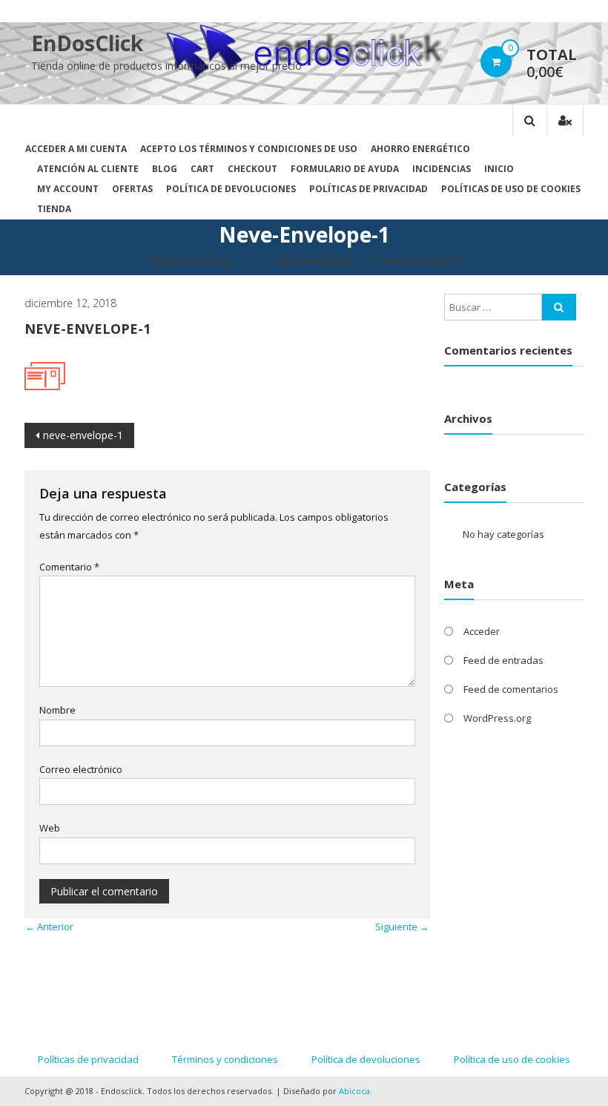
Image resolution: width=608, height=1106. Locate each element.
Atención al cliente (88, 168)
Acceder (481, 631)
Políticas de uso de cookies (511, 188)
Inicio (499, 168)
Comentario (69, 566)
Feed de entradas (503, 660)
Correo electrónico (80, 769)
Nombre (57, 710)
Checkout (252, 168)
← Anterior (49, 926)
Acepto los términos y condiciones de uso (248, 148)
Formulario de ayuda (345, 168)
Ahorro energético (420, 148)
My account (68, 188)
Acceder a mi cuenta (76, 148)
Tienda (54, 209)
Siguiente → (402, 926)
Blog (164, 168)
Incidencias (441, 168)
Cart (202, 168)
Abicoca (354, 1090)
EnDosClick (87, 43)
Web (49, 828)
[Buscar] (559, 307)
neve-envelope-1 (83, 435)
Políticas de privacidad (368, 188)
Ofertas (132, 188)
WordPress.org (497, 718)
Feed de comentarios (510, 689)
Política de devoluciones (231, 188)
